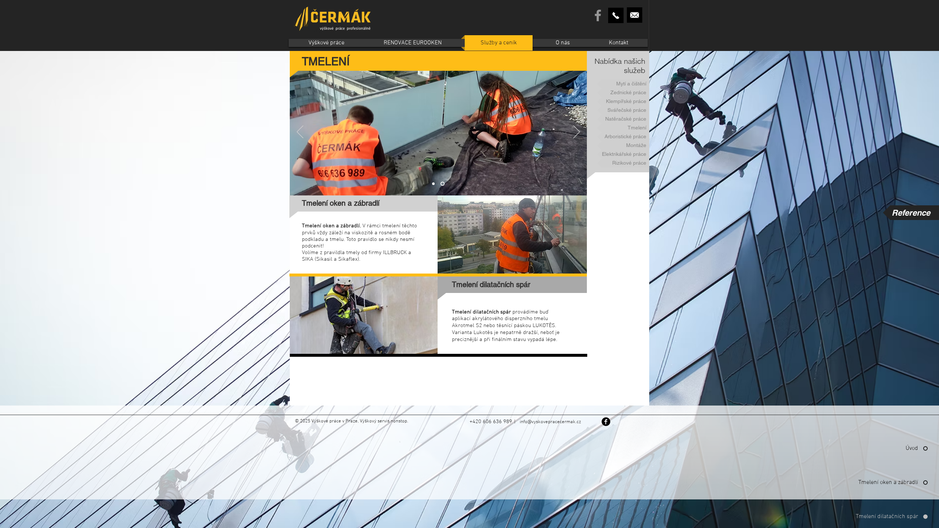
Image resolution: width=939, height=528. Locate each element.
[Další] (576, 132)
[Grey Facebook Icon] (598, 15)
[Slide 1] (434, 184)
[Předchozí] (300, 132)
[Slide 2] (443, 184)
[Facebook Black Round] (606, 421)
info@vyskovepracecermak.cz (550, 422)
